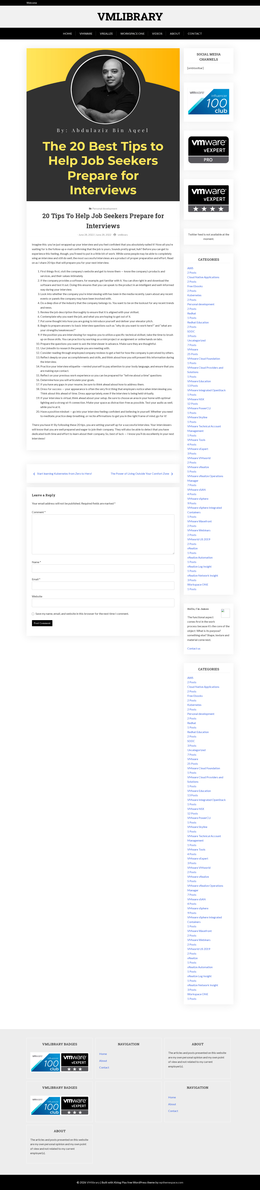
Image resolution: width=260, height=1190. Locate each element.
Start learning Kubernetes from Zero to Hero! (64, 473)
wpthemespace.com (171, 1182)
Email (36, 579)
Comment (39, 512)
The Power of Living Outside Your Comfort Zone (140, 473)
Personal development (104, 208)
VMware (86, 33)
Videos (157, 33)
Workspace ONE (132, 33)
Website (37, 596)
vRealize (106, 33)
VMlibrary (130, 16)
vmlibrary (123, 234)
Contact (195, 33)
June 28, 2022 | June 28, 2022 (95, 234)
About (175, 33)
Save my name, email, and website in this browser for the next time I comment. (82, 613)
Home (67, 33)
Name (36, 562)
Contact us (193, 648)
